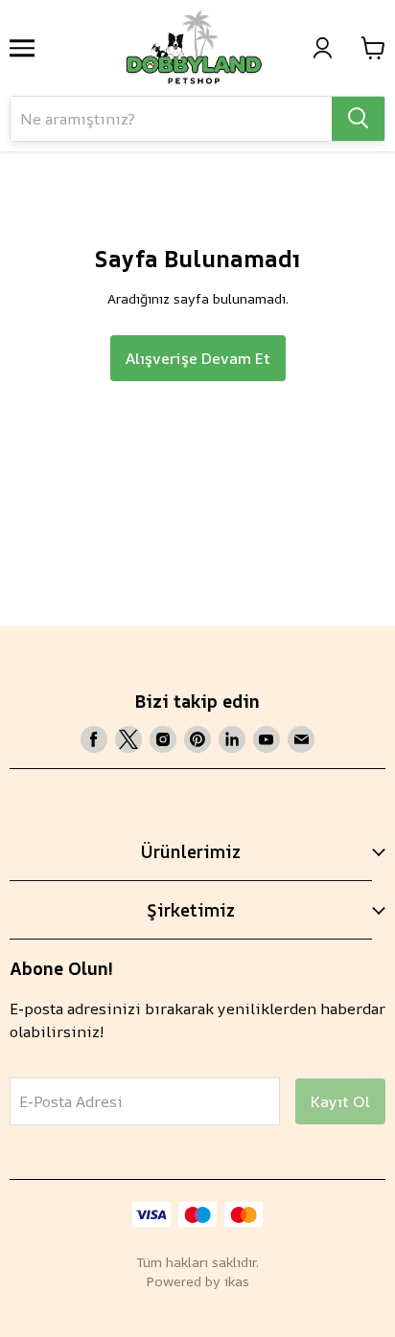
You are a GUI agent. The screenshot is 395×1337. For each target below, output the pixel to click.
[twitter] (128, 739)
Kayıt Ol (340, 1101)
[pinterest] (197, 739)
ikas (236, 1281)
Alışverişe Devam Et (198, 358)
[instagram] (163, 739)
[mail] (301, 739)
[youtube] (266, 739)
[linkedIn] (232, 739)
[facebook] (94, 739)
